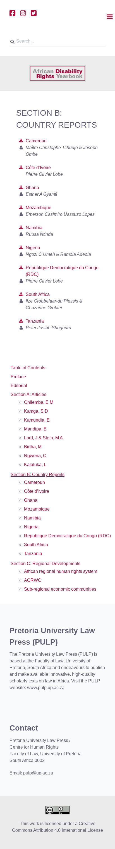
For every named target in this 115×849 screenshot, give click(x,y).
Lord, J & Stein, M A (43, 437)
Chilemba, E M (38, 402)
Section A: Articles (28, 394)
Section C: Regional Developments (45, 563)
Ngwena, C (35, 455)
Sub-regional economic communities (60, 589)
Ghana (32, 187)
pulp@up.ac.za (38, 773)
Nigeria (33, 247)
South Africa (38, 294)
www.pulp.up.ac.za (45, 687)
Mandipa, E (35, 429)
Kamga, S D (36, 411)
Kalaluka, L (35, 464)
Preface (18, 376)
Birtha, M (33, 446)
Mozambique (38, 207)
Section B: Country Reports (37, 474)
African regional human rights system (60, 571)
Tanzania (35, 321)
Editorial (19, 385)
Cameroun (36, 140)
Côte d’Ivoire (38, 167)
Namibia (34, 227)
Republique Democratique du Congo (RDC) (67, 535)
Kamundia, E (37, 420)
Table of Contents (28, 367)
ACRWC (32, 580)
